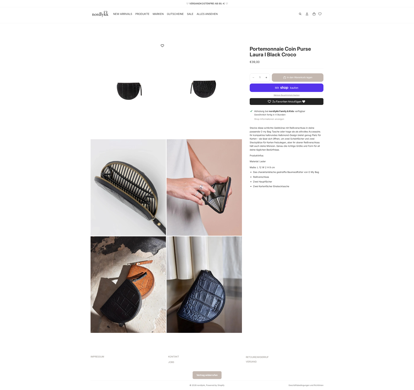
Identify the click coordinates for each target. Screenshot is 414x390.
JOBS (171, 362)
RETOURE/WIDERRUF (257, 357)
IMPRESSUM (97, 356)
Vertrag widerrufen (207, 375)
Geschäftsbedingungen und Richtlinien (306, 385)
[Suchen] (300, 13)
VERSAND (251, 361)
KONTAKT (173, 356)
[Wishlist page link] (319, 14)
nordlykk (201, 385)
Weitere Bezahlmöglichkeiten (287, 95)
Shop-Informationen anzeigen (269, 119)
